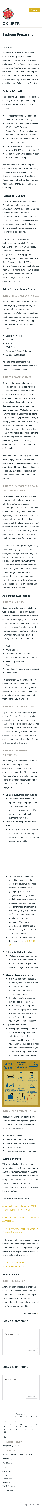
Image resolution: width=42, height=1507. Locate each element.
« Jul (4, 1437)
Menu (35, 10)
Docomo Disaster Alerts (13, 1262)
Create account (8, 1471)
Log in (4, 1475)
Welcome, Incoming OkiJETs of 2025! (17, 1454)
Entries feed (7, 1478)
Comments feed (8, 1482)
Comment (31, 1350)
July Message (7, 1458)
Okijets (11, 23)
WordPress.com (8, 1486)
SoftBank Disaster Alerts (13, 1266)
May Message (8, 1463)
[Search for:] (39, 2)
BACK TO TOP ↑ (8, 1491)
